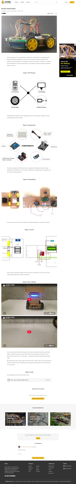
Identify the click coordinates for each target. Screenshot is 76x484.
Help (50, 469)
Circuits (30, 466)
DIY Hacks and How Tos (26, 446)
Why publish (51, 466)
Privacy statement (27, 481)
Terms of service (19, 481)
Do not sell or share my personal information (49, 481)
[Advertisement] (67, 60)
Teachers (28, 2)
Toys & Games (14, 11)
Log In (66, 2)
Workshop (31, 468)
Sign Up (72, 2)
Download (48, 380)
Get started (51, 468)
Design (30, 469)
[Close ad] (75, 45)
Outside (37, 469)
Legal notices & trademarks (65, 481)
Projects (16, 2)
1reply (20, 454)
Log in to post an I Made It (38, 398)
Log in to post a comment (38, 458)
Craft (30, 471)
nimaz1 (4, 11)
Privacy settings (35, 481)
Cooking (37, 466)
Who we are (51, 473)
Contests (22, 2)
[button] (56, 13)
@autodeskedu (68, 468)
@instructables (68, 466)
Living (8, 11)
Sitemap (50, 471)
